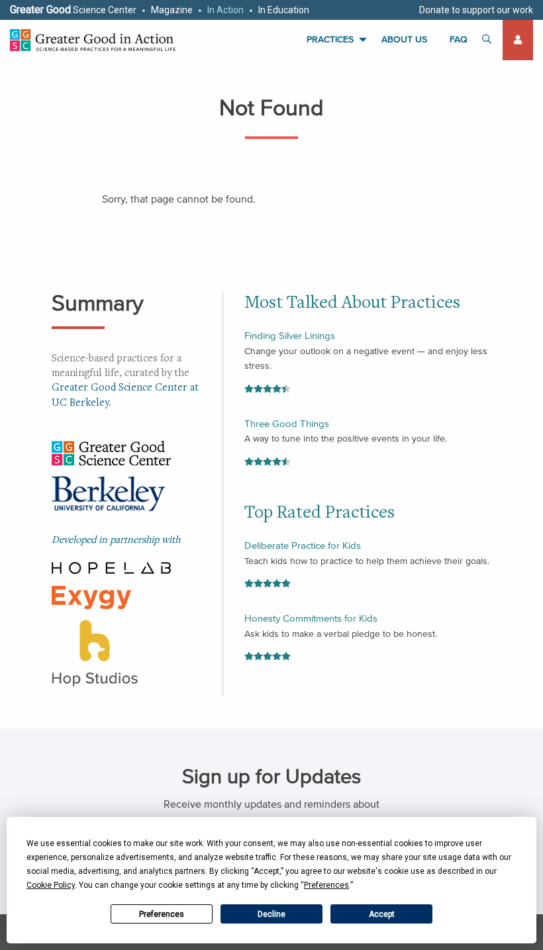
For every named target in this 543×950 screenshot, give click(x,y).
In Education (283, 10)
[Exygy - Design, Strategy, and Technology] (91, 595)
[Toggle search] (487, 40)
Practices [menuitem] (330, 39)
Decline (271, 914)
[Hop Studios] (95, 651)
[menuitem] (518, 40)
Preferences (161, 914)
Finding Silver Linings (289, 335)
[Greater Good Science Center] (111, 451)
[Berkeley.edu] (108, 496)
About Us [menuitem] (404, 39)
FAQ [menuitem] (459, 39)
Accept (382, 914)
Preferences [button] (326, 885)
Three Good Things (286, 423)
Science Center (73, 9)
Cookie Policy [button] (50, 885)
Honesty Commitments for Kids (310, 618)
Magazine (172, 10)
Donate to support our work (476, 10)
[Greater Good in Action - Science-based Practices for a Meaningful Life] (92, 40)
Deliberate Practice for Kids (302, 545)
